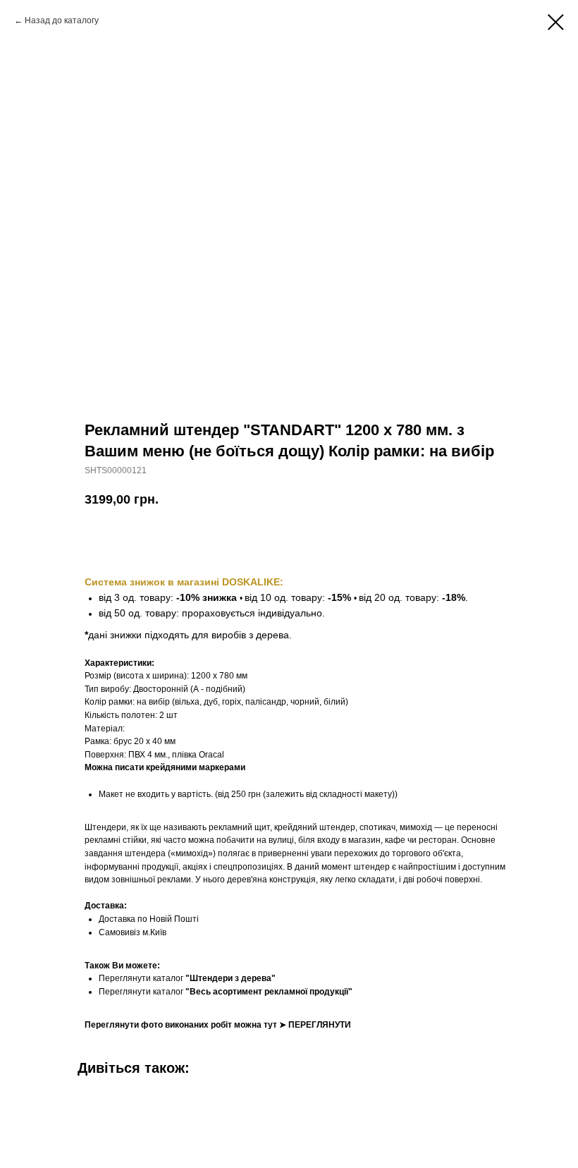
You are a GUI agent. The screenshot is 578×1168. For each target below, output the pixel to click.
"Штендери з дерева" (230, 978)
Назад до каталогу (62, 20)
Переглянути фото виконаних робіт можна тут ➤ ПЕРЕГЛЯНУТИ (218, 1025)
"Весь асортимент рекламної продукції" (268, 992)
